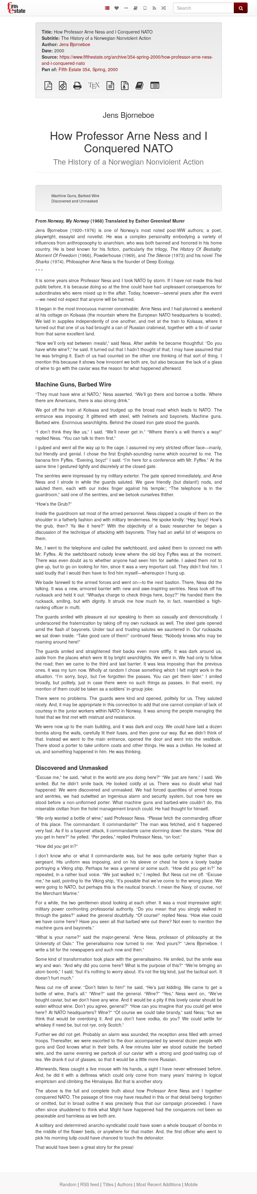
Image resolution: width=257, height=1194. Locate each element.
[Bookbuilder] (135, 8)
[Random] (163, 8)
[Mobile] (144, 8)
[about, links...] (126, 8)
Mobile (191, 1184)
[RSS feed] (154, 8)
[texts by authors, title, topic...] (116, 8)
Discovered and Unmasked (74, 200)
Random (68, 1184)
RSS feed (89, 1184)
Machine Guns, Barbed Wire (75, 195)
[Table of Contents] (107, 8)
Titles (108, 1184)
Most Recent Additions (158, 1184)
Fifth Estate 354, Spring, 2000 (88, 69)
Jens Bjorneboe (74, 44)
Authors (125, 1184)
